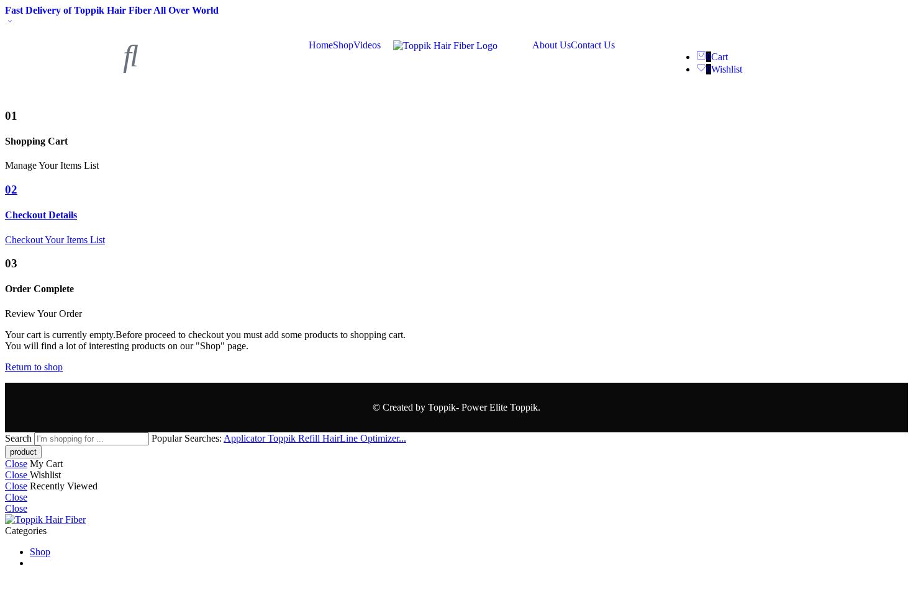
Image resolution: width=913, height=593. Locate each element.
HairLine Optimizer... (364, 438)
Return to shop (34, 367)
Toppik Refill (295, 438)
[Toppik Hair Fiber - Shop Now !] (45, 519)
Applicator (246, 438)
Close (16, 463)
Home (321, 45)
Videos (367, 45)
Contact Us (593, 45)
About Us (551, 45)
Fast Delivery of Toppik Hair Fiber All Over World (112, 10)
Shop (343, 45)
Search (19, 438)
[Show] (10, 22)
